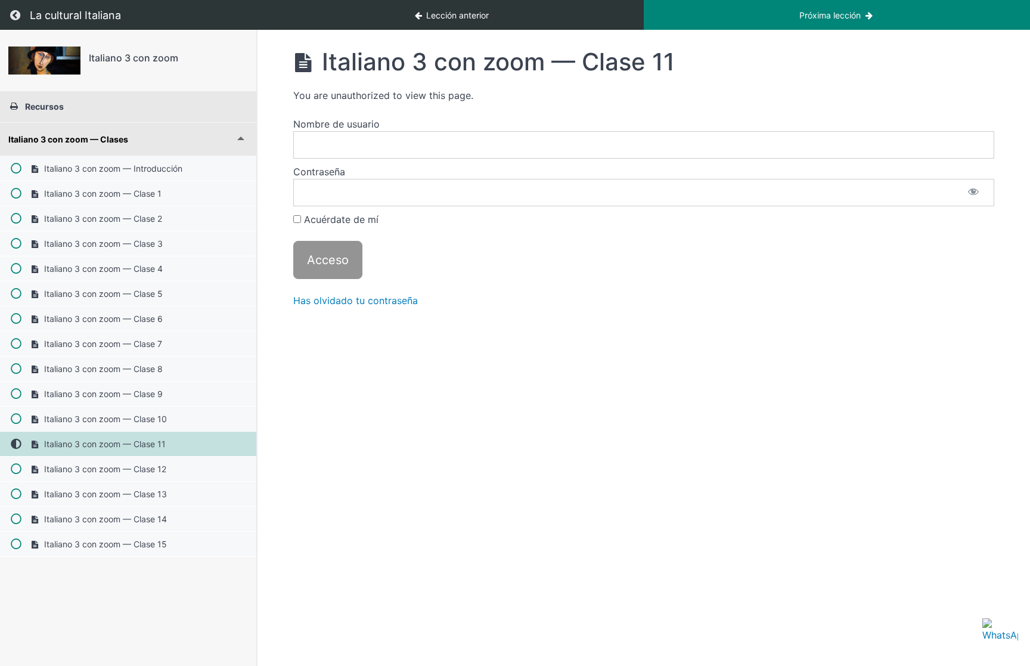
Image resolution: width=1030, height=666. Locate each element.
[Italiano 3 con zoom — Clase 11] (44, 61)
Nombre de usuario (336, 124)
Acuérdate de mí (340, 219)
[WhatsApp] (1000, 636)
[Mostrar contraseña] (973, 192)
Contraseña (319, 172)
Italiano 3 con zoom (133, 58)
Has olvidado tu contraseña (355, 300)
